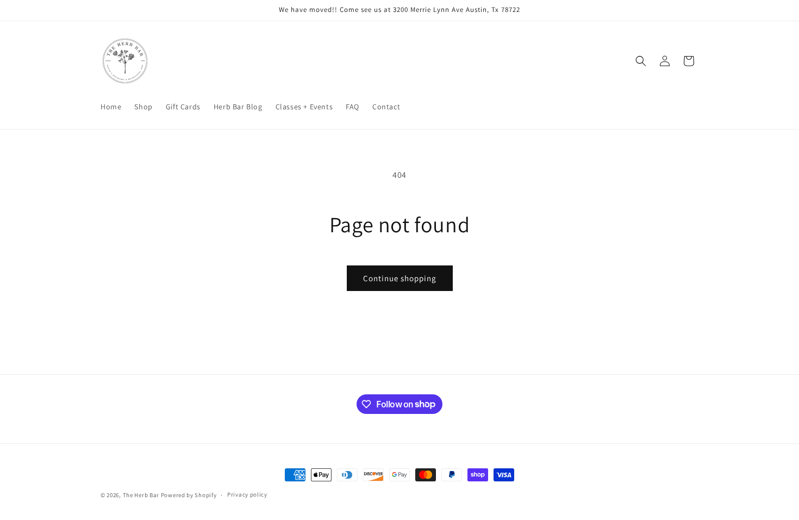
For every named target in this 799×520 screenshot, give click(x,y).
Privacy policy (247, 494)
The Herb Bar (141, 495)
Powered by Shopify (189, 495)
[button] (641, 61)
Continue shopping (399, 278)
